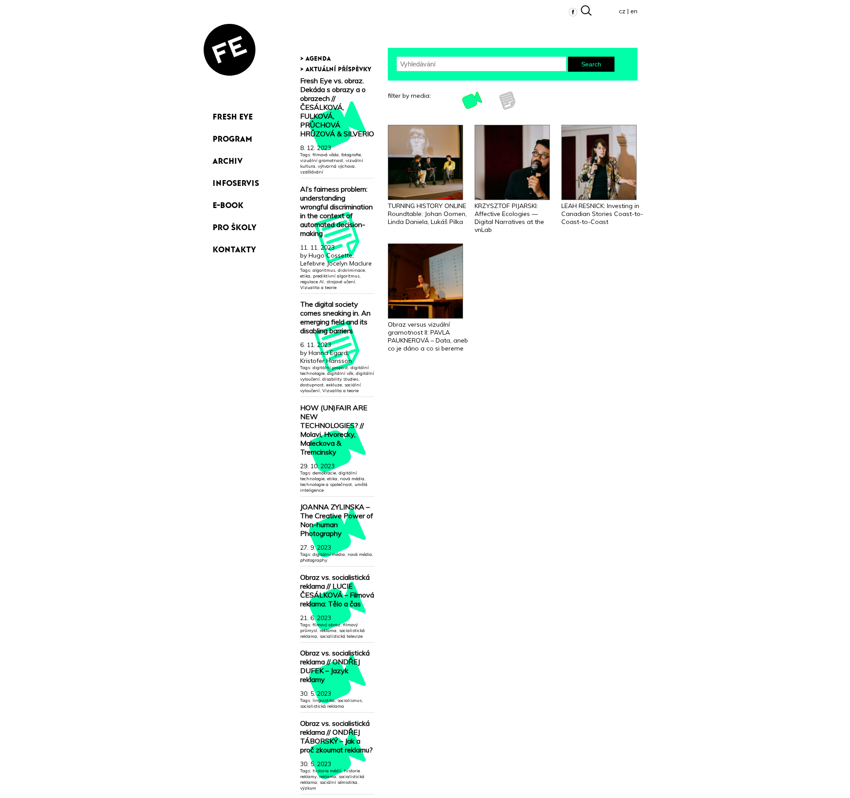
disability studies (340, 379)
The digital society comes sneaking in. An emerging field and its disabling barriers (335, 317)
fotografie (351, 155)
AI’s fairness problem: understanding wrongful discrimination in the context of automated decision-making (336, 211)
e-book (227, 203)
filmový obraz (326, 625)
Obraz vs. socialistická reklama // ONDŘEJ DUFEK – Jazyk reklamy (335, 666)
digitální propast (330, 367)
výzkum (308, 788)
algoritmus (324, 270)
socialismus (349, 700)
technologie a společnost (326, 484)
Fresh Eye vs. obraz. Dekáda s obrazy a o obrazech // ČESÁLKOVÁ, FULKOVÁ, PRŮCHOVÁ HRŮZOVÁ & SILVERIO (337, 107)
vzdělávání (311, 172)
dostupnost (312, 385)
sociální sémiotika (338, 782)
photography (313, 560)
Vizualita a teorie (318, 287)
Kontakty (234, 248)
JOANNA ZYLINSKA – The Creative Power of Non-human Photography (336, 520)
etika (305, 276)
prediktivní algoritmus (336, 276)
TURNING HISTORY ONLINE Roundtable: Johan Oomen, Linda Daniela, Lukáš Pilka (427, 214)
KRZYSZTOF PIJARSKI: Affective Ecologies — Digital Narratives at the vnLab (509, 218)
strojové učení (340, 282)
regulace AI (312, 282)
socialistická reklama (322, 706)
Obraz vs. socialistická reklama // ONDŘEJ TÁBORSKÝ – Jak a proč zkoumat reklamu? (336, 736)
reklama (328, 630)
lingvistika (324, 700)
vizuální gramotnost (321, 160)
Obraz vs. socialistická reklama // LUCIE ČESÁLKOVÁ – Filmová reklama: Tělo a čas (337, 590)
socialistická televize (341, 636)
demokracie (324, 473)
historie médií (327, 771)
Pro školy (234, 225)
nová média (352, 479)
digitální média (329, 554)
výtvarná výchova (336, 166)
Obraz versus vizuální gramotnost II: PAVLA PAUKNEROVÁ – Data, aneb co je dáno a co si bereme (428, 336)
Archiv (227, 159)
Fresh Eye (232, 115)
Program (232, 137)
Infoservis (235, 181)
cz (622, 11)
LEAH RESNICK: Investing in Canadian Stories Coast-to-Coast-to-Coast (602, 214)
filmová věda (326, 155)
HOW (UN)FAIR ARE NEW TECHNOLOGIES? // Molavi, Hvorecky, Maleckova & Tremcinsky (333, 429)
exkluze (334, 385)
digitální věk (340, 373)
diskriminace (351, 270)
